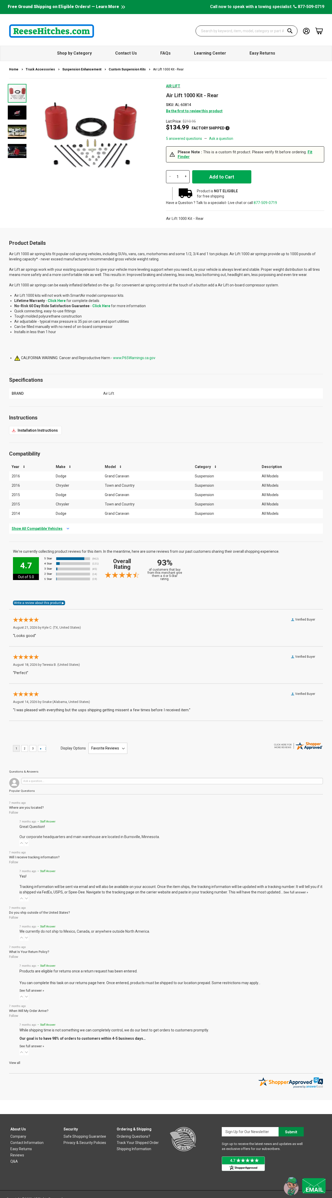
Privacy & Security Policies (85, 1143)
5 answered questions (184, 138)
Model (110, 467)
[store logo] (51, 31)
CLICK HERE (35, 430)
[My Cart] (319, 31)
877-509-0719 (310, 6)
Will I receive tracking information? (34, 857)
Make (60, 467)
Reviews (17, 1155)
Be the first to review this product (194, 111)
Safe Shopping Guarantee (85, 1136)
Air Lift (173, 86)
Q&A (14, 1161)
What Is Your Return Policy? (29, 952)
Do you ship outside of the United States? (39, 912)
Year (15, 467)
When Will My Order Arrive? (28, 1011)
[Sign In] (306, 30)
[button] (17, 112)
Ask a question (221, 138)
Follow (13, 812)
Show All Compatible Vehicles (37, 528)
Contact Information (27, 1143)
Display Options (73, 748)
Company (18, 1136)
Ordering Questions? (133, 1136)
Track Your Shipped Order (138, 1143)
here (101, 983)
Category (203, 467)
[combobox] (247, 30)
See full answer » (295, 892)
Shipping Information (134, 1149)
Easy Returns (21, 1149)
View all (14, 1063)
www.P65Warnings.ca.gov (134, 358)
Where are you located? (26, 807)
